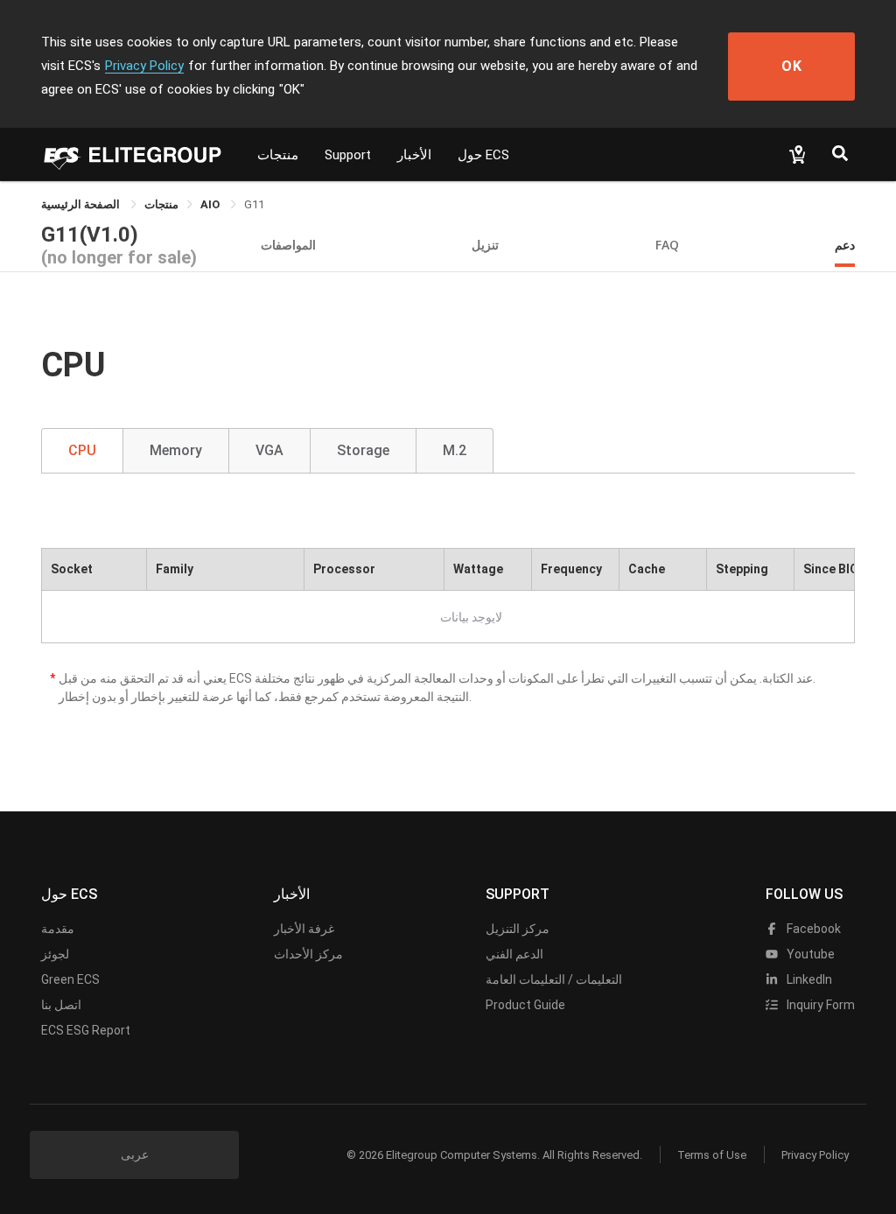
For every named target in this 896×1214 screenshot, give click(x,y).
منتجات (277, 155)
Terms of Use (711, 1154)
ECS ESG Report (85, 1030)
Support (348, 155)
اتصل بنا (61, 1005)
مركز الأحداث (308, 954)
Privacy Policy (144, 66)
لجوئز (55, 954)
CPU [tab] (82, 450)
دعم (845, 244)
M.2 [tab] (454, 450)
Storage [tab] (363, 450)
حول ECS (483, 155)
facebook (812, 929)
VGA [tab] (270, 450)
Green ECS (70, 979)
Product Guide (525, 1005)
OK (791, 66)
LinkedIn (808, 979)
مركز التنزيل (518, 929)
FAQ (667, 244)
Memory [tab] (176, 450)
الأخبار (414, 155)
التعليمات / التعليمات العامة (554, 979)
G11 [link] (254, 204)
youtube (809, 954)
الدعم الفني (514, 954)
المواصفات (288, 244)
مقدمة (57, 929)
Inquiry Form (819, 1005)
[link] (161, 204)
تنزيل (485, 244)
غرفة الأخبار (304, 929)
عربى (135, 1154)
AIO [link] (211, 204)
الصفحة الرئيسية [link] (81, 204)
